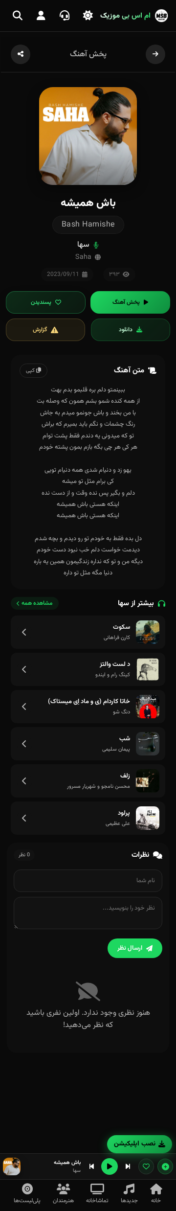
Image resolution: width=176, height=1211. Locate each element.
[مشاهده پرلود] (24, 818)
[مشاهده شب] (24, 744)
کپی (31, 370)
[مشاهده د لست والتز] (24, 669)
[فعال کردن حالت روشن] (88, 15)
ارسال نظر (129, 948)
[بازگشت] (155, 54)
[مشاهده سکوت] (24, 632)
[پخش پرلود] (147, 818)
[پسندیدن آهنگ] (146, 1166)
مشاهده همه (37, 603)
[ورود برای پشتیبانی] (64, 15)
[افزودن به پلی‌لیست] (165, 1166)
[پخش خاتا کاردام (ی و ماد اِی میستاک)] (147, 706)
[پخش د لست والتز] (147, 669)
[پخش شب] (147, 744)
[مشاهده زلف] (24, 781)
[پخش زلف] (147, 781)
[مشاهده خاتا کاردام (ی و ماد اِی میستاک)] (24, 706)
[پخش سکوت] (147, 632)
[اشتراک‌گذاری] (20, 54)
